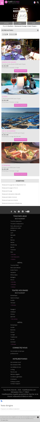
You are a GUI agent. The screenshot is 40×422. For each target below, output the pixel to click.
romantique (14, 295)
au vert (13, 339)
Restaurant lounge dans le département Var (14, 185)
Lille (12, 237)
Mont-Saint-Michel (15, 267)
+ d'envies (13, 305)
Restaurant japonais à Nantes (10, 200)
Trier (19, 23)
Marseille (13, 235)
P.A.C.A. (12, 279)
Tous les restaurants (16, 221)
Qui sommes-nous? (16, 362)
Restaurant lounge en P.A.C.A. (10, 188)
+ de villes (13, 254)
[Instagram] (23, 212)
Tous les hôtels (15, 265)
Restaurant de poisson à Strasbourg (12, 203)
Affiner (6, 23)
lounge (13, 334)
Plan (33, 23)
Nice (12, 252)
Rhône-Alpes (14, 275)
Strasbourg (14, 245)
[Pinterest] (19, 212)
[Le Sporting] (20, 152)
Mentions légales (15, 374)
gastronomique (15, 298)
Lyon (12, 233)
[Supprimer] (7, 34)
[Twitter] (15, 212)
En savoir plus (4, 420)
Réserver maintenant (20, 70)
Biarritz (12, 247)
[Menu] (2, 2)
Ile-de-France (14, 270)
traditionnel (14, 337)
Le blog (13, 369)
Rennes (13, 240)
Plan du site (14, 372)
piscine (12, 332)
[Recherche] (38, 2)
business (13, 330)
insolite (12, 300)
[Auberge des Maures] (20, 49)
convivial (13, 342)
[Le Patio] (20, 83)
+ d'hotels (13, 284)
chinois (13, 314)
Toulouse (13, 249)
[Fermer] (38, 417)
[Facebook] (11, 212)
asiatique (13, 312)
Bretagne (13, 277)
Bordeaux (13, 230)
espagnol (13, 309)
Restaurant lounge (7, 191)
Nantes (12, 242)
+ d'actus (13, 259)
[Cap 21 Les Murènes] (20, 118)
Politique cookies (15, 381)
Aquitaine (13, 272)
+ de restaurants (15, 257)
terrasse (13, 303)
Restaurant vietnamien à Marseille (11, 194)
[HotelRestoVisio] (12, 2)
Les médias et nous (16, 367)
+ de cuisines (14, 319)
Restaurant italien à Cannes (9, 197)
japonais (13, 316)
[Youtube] (27, 212)
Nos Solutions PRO (16, 364)
